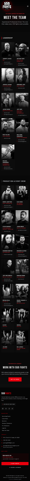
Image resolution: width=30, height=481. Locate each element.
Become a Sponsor (16, 467)
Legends (4, 428)
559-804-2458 (7, 205)
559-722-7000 (7, 88)
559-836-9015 (21, 254)
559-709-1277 (21, 279)
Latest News (5, 418)
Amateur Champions (7, 423)
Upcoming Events (6, 416)
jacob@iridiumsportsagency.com (11, 445)
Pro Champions (5, 425)
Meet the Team (5, 430)
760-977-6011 (21, 63)
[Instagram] (2, 408)
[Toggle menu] (27, 6)
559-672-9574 (7, 167)
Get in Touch (15, 379)
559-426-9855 (21, 139)
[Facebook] (9, 408)
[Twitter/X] (12, 408)
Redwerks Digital (17, 479)
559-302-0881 (7, 279)
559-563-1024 (7, 231)
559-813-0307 (7, 62)
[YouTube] (6, 408)
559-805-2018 (21, 88)
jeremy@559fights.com (9, 442)
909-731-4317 (7, 112)
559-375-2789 (7, 138)
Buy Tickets (15, 463)
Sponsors (4, 421)
